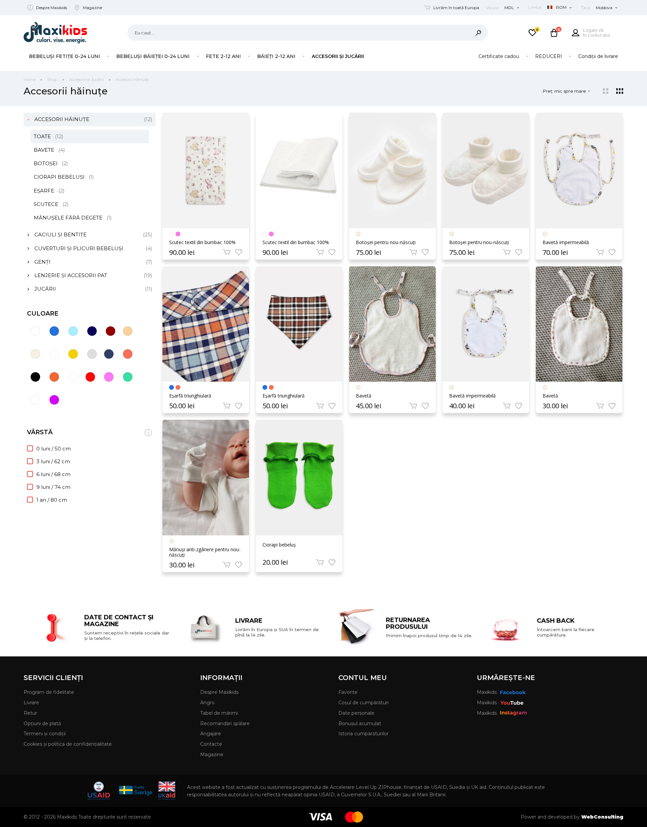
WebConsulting (602, 817)
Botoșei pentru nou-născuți (385, 242)
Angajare (210, 734)
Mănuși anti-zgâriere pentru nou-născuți (205, 552)
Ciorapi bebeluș (279, 545)
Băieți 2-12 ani (276, 56)
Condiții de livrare (598, 56)
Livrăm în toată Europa (456, 7)
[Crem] (35, 354)
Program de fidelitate (49, 692)
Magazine (92, 7)
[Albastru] (54, 331)
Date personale (356, 713)
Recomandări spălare (225, 723)
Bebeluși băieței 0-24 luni (153, 56)
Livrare (31, 703)
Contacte (211, 744)
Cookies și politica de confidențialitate (68, 744)
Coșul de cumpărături (363, 703)
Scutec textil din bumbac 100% (202, 242)
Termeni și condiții (45, 734)
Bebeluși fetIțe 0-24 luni (64, 56)
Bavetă (363, 395)
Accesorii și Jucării (338, 56)
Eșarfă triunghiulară (190, 395)
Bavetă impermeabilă (566, 242)
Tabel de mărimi (219, 713)
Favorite (348, 692)
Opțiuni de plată (42, 723)
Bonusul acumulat (359, 723)
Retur (30, 713)
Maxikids (487, 692)
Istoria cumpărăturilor (363, 734)
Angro (207, 703)
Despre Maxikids (51, 7)
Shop (52, 79)
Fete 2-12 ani (223, 56)
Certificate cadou (499, 56)
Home (29, 79)
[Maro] (127, 354)
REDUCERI (548, 56)
